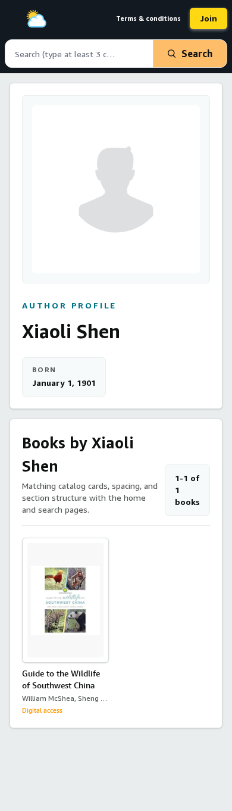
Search (196, 54)
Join (208, 18)
